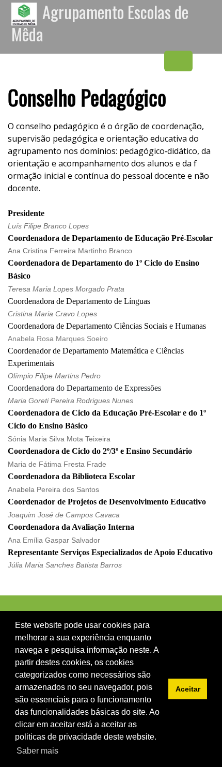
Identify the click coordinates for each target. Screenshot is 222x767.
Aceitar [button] (188, 689)
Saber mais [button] (37, 750)
